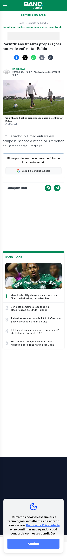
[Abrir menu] (5, 5)
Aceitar (33, 544)
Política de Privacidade (43, 525)
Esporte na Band (37, 23)
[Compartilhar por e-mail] (42, 57)
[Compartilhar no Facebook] (16, 57)
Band (21, 23)
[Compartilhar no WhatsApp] (33, 57)
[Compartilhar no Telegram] (57, 188)
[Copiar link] (50, 57)
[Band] (33, 5)
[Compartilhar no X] (25, 57)
